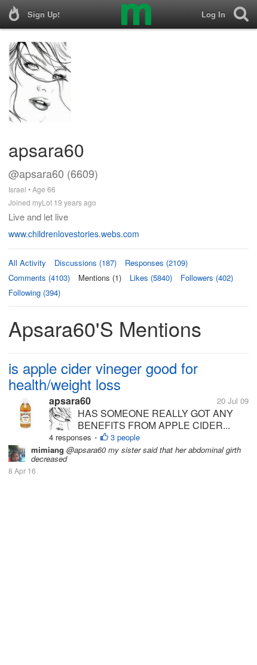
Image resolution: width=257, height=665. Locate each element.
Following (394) (34, 292)
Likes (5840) (151, 277)
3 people (125, 437)
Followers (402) (206, 277)
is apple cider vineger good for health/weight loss (103, 375)
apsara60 (70, 400)
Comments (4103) (39, 277)
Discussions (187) (85, 262)
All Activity (27, 262)
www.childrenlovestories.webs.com (73, 234)
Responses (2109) (156, 262)
